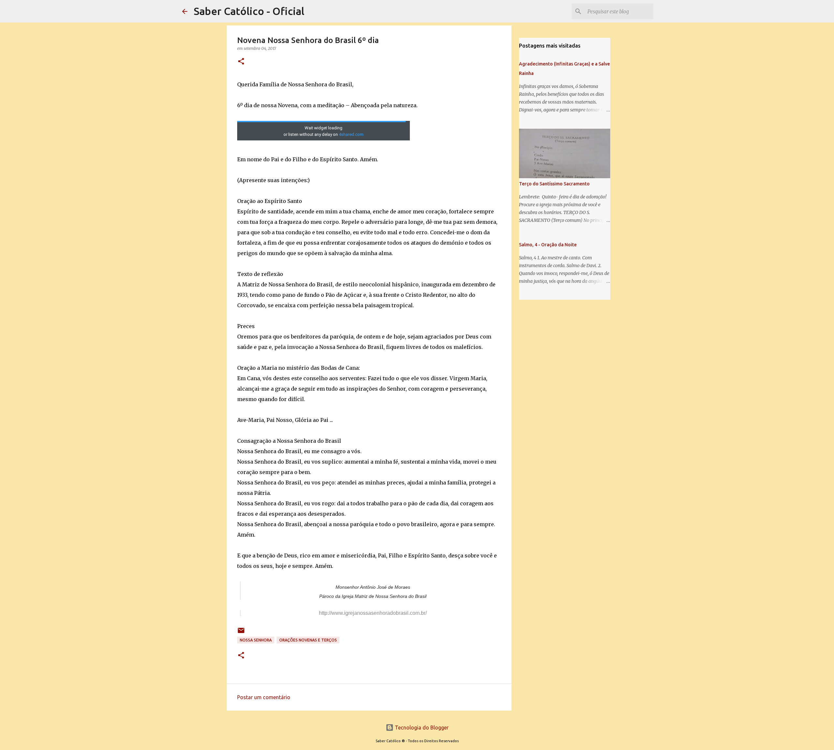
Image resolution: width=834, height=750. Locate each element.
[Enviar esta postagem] (241, 633)
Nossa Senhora (256, 640)
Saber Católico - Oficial (249, 11)
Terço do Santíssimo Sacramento (554, 183)
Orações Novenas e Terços (308, 640)
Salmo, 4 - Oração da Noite (548, 244)
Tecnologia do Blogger (421, 727)
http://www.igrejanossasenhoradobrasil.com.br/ (373, 613)
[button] (241, 61)
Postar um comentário (263, 697)
